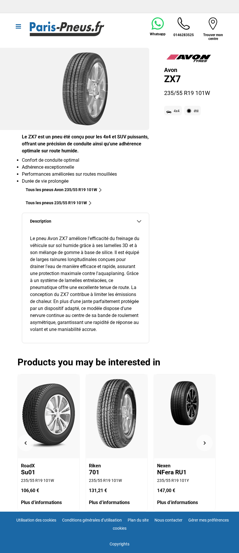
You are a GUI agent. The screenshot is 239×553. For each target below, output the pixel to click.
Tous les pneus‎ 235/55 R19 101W (56, 202)
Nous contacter (168, 520)
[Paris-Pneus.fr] (67, 29)
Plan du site (138, 520)
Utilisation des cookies (36, 520)
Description (40, 221)
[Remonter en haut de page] (223, 540)
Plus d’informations (41, 502)
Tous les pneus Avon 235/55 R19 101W (61, 189)
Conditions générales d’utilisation (92, 520)
